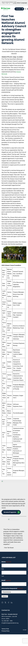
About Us (3, 3)
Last (3, 576)
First (3, 569)
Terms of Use (5, 629)
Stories (11, 2)
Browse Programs (10, 512)
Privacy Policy (5, 631)
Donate (18, 9)
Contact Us (7, 3)
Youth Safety (15, 3)
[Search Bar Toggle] (25, 9)
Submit (5, 596)
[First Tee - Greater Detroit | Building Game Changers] (8, 9)
